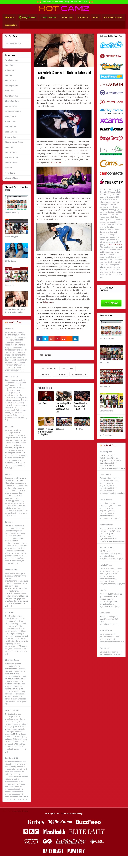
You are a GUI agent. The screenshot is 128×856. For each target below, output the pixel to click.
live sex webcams (79, 374)
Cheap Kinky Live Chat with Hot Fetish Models (80, 406)
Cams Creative (106, 410)
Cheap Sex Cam (12, 101)
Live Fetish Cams (109, 445)
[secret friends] (111, 77)
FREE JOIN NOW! (29, 17)
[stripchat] (111, 56)
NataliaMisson (106, 565)
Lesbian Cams (11, 132)
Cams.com (60, 428)
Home (11, 17)
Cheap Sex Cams (49, 17)
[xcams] (111, 121)
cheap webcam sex (48, 368)
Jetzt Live (9, 285)
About (96, 17)
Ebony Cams (10, 116)
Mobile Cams (10, 152)
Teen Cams (10, 173)
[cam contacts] (111, 173)
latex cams (44, 374)
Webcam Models (12, 178)
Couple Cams (10, 106)
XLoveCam (9, 328)
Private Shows (11, 162)
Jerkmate (9, 522)
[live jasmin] (111, 84)
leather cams (60, 374)
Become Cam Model (113, 17)
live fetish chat (55, 162)
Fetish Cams (67, 17)
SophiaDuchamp (107, 547)
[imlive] (111, 151)
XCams (8, 474)
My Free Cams (11, 569)
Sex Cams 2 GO (11, 758)
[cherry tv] (111, 181)
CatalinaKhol (105, 474)
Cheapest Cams (12, 660)
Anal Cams (9, 65)
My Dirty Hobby (12, 212)
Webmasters (11, 25)
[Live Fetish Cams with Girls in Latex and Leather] (63, 124)
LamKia (103, 590)
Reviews (8, 168)
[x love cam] (111, 102)
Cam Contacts (11, 376)
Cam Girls (9, 91)
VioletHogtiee (106, 451)
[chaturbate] (111, 67)
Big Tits (8, 75)
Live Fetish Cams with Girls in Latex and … (15, 310)
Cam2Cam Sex (11, 96)
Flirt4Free (9, 612)
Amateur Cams (11, 60)
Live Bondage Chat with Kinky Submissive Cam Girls (63, 407)
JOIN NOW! (111, 303)
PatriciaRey (105, 648)
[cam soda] (111, 45)
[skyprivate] (111, 112)
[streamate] (111, 93)
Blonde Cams (10, 80)
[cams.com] (111, 164)
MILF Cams (9, 147)
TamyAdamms (106, 524)
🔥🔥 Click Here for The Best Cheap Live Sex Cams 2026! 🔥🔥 (65, 1)
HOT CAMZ (7, 811)
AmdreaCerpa (106, 630)
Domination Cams (13, 111)
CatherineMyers (107, 499)
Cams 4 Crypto (11, 236)
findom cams (48, 302)
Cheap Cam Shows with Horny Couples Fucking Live (46, 431)
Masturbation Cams (14, 142)
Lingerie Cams (11, 137)
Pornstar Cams (11, 157)
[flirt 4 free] (111, 129)
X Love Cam (105, 386)
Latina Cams (10, 126)
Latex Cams (42, 403)
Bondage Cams (11, 85)
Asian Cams (10, 70)
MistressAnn (105, 613)
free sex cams (67, 368)
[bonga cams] (111, 139)
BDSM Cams (10, 261)
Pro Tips (82, 17)
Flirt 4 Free (78, 428)
